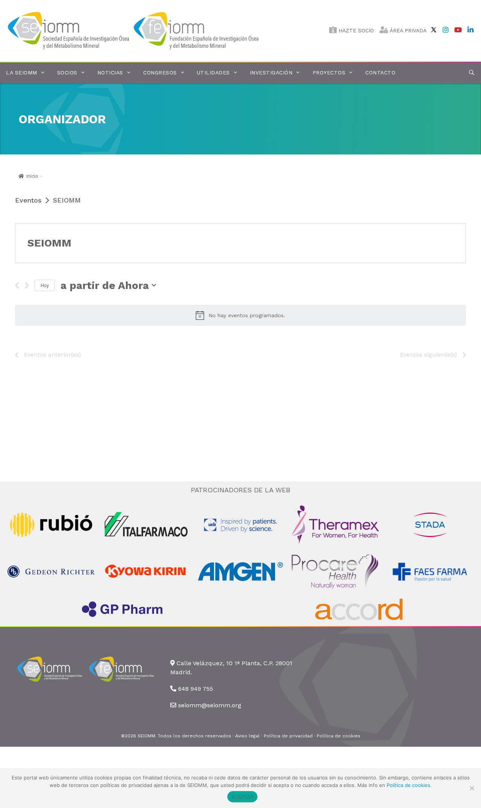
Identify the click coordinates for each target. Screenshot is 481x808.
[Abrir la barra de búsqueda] (471, 73)
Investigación (271, 73)
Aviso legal (247, 735)
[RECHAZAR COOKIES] (471, 788)
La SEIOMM (21, 73)
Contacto (380, 73)
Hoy (45, 285)
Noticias (110, 73)
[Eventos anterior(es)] (17, 285)
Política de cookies (338, 735)
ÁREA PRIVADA (407, 30)
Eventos (28, 200)
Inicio (32, 176)
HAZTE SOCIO (355, 30)
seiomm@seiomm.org (209, 705)
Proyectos (329, 73)
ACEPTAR (242, 797)
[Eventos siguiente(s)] (27, 285)
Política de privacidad (288, 735)
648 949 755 (195, 688)
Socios (67, 73)
